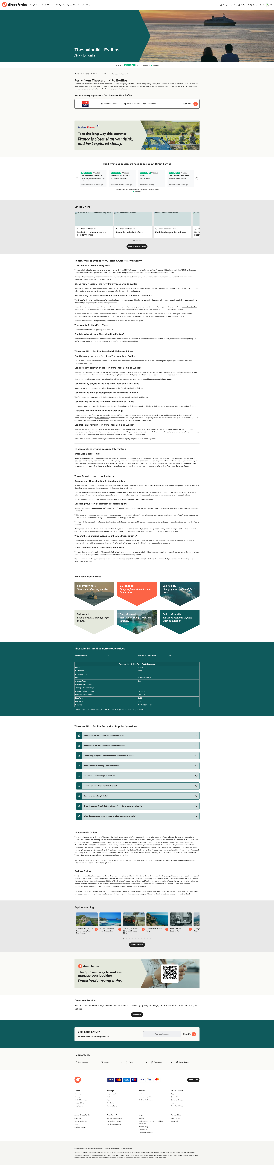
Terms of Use (143, 1130)
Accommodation (112, 1094)
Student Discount (80, 1127)
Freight (109, 1100)
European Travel (182, 466)
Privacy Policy (143, 1127)
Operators (62, 5)
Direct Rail (174, 1121)
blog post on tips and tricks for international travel (107, 466)
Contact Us (174, 1097)
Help (172, 1103)
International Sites (80, 1121)
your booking (96, 508)
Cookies (141, 1118)
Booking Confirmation (146, 1100)
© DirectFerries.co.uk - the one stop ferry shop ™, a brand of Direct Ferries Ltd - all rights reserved (103, 1148)
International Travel (164, 466)
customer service (102, 418)
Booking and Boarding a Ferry (111, 499)
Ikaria (95, 74)
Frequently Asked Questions (138, 499)
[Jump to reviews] (137, 65)
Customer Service (177, 1100)
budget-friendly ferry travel (105, 321)
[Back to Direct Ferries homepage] (14, 5)
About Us (77, 1118)
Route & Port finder (80, 1100)
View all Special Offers (137, 246)
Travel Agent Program (114, 1124)
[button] (138, 735)
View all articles (137, 945)
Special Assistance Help (99, 420)
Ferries (109, 1097)
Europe (86, 74)
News (76, 1124)
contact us (188, 1152)
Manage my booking (145, 1097)
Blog (88, 5)
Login (140, 1094)
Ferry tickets (78, 1106)
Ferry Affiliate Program (114, 1121)
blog (136, 341)
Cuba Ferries (175, 1118)
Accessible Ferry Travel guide (140, 420)
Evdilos (104, 74)
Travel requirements (82, 458)
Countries (81, 5)
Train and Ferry (112, 1106)
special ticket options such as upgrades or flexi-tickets (126, 492)
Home (76, 74)
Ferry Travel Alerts (177, 1106)
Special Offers (72, 5)
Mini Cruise (110, 1103)
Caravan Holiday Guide (162, 379)
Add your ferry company (115, 1118)
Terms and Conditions (146, 1133)
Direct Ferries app (119, 518)
